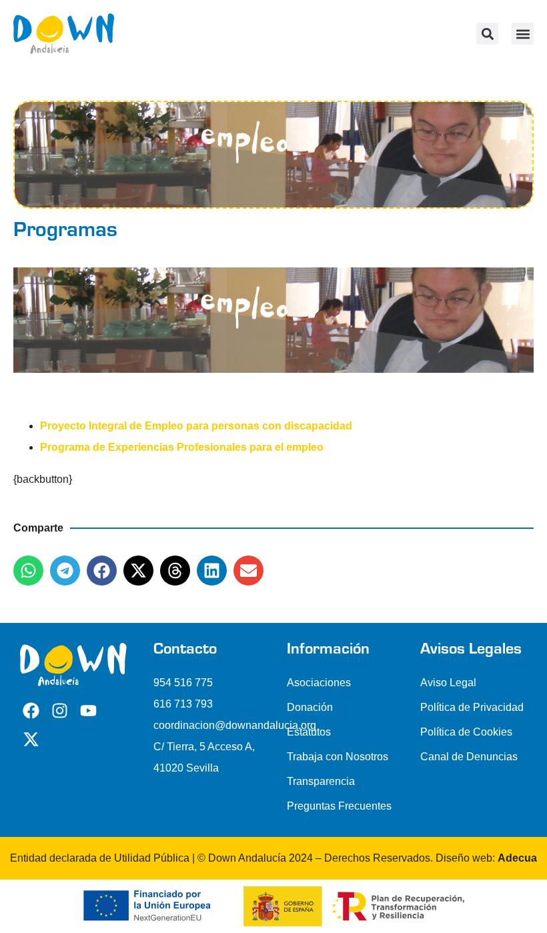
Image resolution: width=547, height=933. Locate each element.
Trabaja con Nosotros (337, 756)
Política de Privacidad (472, 707)
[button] (523, 34)
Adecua (517, 858)
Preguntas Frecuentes (339, 806)
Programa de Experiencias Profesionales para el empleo (182, 447)
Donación (310, 707)
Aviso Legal (448, 682)
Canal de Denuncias (469, 756)
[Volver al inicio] (64, 33)
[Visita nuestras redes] (31, 711)
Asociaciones (319, 682)
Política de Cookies (466, 732)
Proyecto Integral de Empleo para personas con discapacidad (196, 425)
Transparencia (321, 781)
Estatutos (309, 732)
